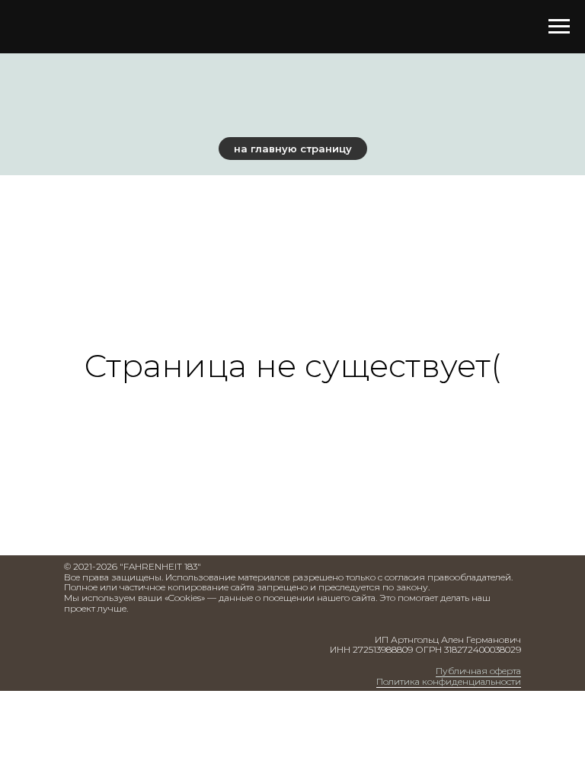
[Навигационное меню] (559, 26)
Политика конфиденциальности (448, 681)
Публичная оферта (478, 670)
